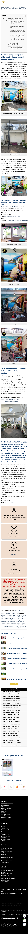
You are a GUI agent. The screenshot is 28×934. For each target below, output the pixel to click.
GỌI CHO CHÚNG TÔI (14, 44)
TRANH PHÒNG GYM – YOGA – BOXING (12, 705)
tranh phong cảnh (5, 618)
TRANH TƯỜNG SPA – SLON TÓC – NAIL (12, 707)
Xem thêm (14, 684)
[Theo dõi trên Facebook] (3, 925)
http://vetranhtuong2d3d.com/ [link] (12, 502)
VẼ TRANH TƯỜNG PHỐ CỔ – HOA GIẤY (12, 696)
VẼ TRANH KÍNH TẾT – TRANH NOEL (11, 726)
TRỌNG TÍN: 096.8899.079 (7, 870)
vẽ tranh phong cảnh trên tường (12, 626)
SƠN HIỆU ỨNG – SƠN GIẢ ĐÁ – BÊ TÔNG (12, 738)
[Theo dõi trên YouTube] (15, 925)
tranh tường (19, 621)
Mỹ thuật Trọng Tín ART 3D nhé (9, 207)
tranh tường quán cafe (14, 623)
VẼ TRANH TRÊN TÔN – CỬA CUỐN (11, 717)
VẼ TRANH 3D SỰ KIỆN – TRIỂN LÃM (11, 714)
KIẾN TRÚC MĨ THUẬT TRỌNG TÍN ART (17, 42)
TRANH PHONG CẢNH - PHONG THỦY (9, 7)
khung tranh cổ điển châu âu (7, 615)
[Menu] (26, 2)
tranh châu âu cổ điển (10, 616)
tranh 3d (16, 615)
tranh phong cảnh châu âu (15, 618)
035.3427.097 (20, 903)
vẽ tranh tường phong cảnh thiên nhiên (15, 627)
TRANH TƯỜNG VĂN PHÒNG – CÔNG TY (12, 703)
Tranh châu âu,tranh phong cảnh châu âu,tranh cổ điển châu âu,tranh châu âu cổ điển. (17, 26)
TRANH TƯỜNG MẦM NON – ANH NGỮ (11, 700)
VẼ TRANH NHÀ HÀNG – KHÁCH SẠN (11, 724)
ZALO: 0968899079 (6, 875)
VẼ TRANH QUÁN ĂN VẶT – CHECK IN (11, 721)
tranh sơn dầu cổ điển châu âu (10, 621)
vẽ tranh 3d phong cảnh (12, 624)
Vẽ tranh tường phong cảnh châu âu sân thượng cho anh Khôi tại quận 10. (13, 19)
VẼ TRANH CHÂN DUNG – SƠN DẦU (11, 740)
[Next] (25, 765)
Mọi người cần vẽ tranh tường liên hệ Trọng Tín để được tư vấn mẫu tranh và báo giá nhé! (17, 22)
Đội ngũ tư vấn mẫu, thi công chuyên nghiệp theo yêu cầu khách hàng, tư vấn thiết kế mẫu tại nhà (18, 48)
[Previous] (1, 765)
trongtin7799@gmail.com (9, 914)
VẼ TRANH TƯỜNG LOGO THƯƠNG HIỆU (12, 745)
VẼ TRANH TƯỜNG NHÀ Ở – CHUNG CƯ (11, 742)
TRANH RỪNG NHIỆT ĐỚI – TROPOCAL (11, 698)
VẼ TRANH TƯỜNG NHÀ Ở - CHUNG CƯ (13, 9)
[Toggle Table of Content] (23, 16)
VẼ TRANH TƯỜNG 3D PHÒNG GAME (11, 731)
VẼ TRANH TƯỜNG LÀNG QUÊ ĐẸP (10, 733)
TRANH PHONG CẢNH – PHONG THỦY (11, 712)
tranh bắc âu (21, 615)
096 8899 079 (20, 896)
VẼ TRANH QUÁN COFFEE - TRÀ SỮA (16, 612)
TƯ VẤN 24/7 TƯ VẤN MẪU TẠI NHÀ (17, 46)
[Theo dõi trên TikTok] (11, 925)
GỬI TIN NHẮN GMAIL (14, 43)
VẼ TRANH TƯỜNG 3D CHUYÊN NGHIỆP (11, 691)
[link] (12, 216)
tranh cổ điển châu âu (20, 616)
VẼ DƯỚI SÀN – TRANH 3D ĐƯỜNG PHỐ (11, 710)
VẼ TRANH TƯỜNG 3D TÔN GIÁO (10, 728)
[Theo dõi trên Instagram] (7, 925)
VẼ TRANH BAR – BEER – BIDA (9, 719)
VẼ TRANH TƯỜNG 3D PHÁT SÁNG (10, 735)
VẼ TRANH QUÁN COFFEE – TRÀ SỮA (11, 693)
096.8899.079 (19, 905)
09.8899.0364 (18, 898)
